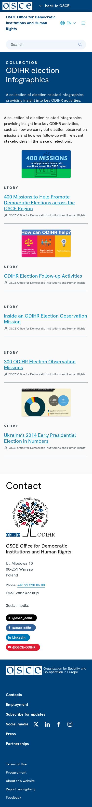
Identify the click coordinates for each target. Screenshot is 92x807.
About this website (20, 781)
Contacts (14, 694)
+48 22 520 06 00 (31, 585)
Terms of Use (16, 764)
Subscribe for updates (25, 714)
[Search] (80, 44)
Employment (17, 704)
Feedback (13, 797)
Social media (17, 724)
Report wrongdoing (20, 789)
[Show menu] (83, 23)
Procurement (16, 772)
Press (11, 733)
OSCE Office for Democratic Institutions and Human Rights (30, 22)
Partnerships (17, 743)
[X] (36, 724)
